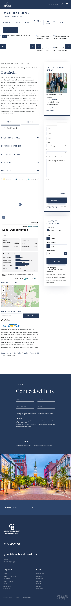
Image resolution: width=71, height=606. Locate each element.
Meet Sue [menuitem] (38, 586)
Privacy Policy (62, 193)
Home (3, 353)
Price (48, 235)
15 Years (59, 230)
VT (14, 353)
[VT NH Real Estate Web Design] (62, 597)
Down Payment (51, 242)
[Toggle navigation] (67, 4)
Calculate (57, 261)
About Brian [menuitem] (7, 586)
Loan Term (50, 227)
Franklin (19, 353)
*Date (48, 142)
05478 (37, 353)
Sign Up (50, 4)
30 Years (51, 230)
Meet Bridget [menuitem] (39, 579)
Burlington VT (11, 507)
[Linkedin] (7, 562)
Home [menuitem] (5, 574)
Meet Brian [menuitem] (39, 576)
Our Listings (50, 110)
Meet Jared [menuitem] (39, 581)
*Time (48, 149)
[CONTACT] (10, 30)
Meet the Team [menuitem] (40, 574)
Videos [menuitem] (5, 584)
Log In (56, 4)
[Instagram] (14, 562)
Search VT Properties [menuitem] (9, 576)
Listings (9, 353)
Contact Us (49, 108)
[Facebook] (4, 562)
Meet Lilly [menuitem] (38, 584)
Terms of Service (56, 207)
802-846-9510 (53, 99)
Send (25, 441)
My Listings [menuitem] (6, 579)
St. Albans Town (28, 353)
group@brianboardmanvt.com (20, 554)
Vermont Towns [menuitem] (8, 581)
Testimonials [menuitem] (39, 589)
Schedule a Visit (61, 123)
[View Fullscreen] (3, 294)
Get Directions (31, 316)
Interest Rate (50, 250)
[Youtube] (10, 562)
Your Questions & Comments (54, 157)
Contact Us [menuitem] (6, 589)
